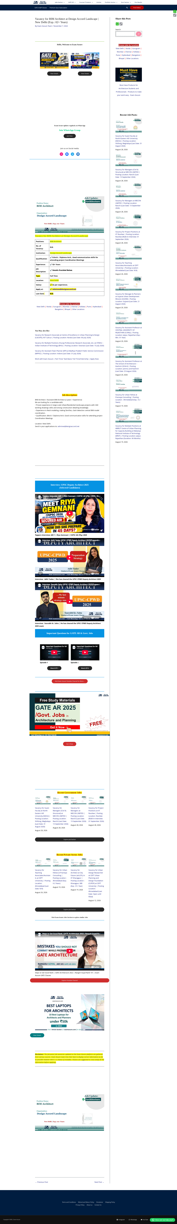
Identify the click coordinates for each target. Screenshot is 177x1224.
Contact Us (98, 1205)
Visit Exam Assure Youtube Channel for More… (69, 681)
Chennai (74, 306)
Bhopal (67, 309)
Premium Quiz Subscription (58, 8)
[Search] (138, 34)
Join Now (70, 136)
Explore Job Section (70, 839)
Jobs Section (59, 2)
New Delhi (41, 306)
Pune (89, 306)
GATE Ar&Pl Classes (41, 8)
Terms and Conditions (69, 1202)
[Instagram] (61, 154)
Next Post (99, 1182)
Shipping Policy (110, 1202)
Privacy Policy (80, 1205)
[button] (127, 8)
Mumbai (66, 306)
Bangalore (59, 309)
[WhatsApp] (175, 11)
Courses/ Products (85, 2)
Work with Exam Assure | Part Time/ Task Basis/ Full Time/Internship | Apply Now (67, 359)
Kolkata (82, 306)
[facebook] (67, 154)
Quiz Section (125, 2)
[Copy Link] (175, 15)
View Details (54, 73)
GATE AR (71, 2)
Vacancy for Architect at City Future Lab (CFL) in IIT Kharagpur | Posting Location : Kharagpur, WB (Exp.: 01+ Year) (78, 878)
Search (118, 29)
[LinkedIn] (78, 154)
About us (89, 1205)
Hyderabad (97, 306)
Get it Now (69, 744)
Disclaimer (99, 1202)
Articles (99, 2)
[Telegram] (72, 154)
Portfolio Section (110, 2)
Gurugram (57, 306)
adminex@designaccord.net (68, 426)
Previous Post (41, 1182)
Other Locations (78, 309)
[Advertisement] (69, 101)
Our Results (138, 2)
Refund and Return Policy (86, 1202)
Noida (49, 306)
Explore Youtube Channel (70, 980)
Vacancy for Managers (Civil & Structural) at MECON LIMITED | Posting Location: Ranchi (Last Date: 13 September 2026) (60, 816)
